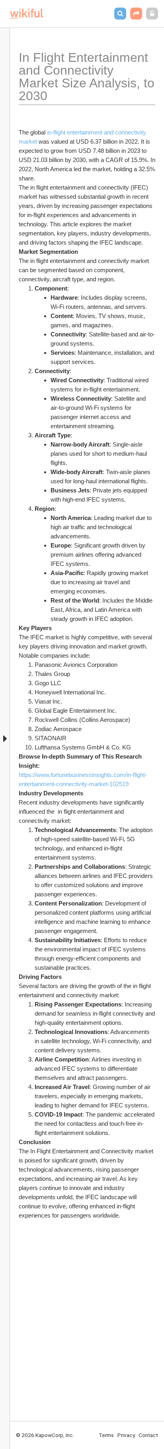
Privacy (126, 1435)
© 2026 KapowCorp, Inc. (45, 1435)
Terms (106, 1435)
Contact (148, 1435)
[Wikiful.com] (26, 14)
